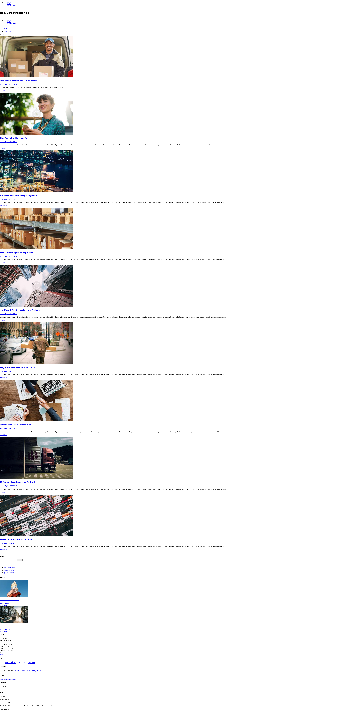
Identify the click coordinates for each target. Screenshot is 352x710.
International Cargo (9, 570)
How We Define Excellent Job (14, 138)
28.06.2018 (13, 486)
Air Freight (2, 662)
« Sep (1, 654)
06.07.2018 (13, 371)
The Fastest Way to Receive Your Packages (20, 310)
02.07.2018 (13, 428)
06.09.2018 (3, 605)
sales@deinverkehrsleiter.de (8, 679)
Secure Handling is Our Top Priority (17, 252)
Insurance (6, 569)
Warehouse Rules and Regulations (16, 539)
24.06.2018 (13, 543)
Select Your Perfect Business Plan (15, 425)
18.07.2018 (13, 199)
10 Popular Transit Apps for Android (17, 482)
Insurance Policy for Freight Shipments (18, 195)
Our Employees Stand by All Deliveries (18, 80)
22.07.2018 (13, 142)
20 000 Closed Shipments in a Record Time (9, 600)
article (8, 662)
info (14, 662)
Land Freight (19, 662)
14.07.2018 (13, 256)
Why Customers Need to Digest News (17, 367)
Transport (6, 574)
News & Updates (5, 84)
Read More (3, 91)
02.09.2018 (3, 631)
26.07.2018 (13, 84)
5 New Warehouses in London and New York (10, 625)
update (31, 662)
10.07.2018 (13, 314)
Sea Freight (25, 662)
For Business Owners (10, 567)
